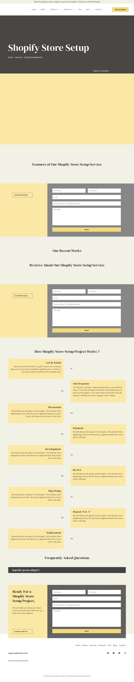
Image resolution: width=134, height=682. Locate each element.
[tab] (67, 570)
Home (10, 57)
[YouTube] (113, 653)
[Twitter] (108, 653)
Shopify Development (33, 57)
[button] (58, 9)
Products (102, 645)
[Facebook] (119, 653)
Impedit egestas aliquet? (26, 570)
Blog (115, 645)
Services (18, 57)
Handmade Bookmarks (18, 660)
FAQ (109, 645)
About (85, 645)
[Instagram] (125, 653)
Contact (122, 645)
